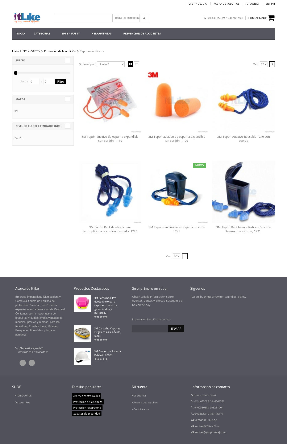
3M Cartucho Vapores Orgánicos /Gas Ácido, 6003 (107, 332)
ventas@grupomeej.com (210, 432)
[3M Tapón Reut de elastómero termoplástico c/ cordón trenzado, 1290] (110, 192)
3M (16, 111)
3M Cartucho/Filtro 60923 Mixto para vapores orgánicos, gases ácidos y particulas (105, 305)
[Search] (144, 18)
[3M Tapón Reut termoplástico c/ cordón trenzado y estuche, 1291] (243, 192)
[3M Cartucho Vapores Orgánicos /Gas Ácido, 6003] (82, 334)
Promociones (23, 395)
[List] (136, 64)
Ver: (255, 64)
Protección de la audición (60, 51)
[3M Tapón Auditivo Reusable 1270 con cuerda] (243, 101)
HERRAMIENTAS (102, 33)
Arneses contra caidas (86, 396)
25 (20, 138)
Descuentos (22, 402)
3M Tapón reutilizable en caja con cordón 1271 (177, 229)
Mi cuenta (252, 3)
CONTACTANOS (257, 18)
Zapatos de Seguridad (86, 413)
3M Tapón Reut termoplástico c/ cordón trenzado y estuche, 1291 (243, 229)
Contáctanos (141, 409)
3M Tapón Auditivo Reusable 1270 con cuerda (243, 139)
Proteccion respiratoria (87, 408)
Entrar (270, 3)
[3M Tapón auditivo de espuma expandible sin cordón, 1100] (177, 101)
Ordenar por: (87, 64)
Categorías (42, 33)
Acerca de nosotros (226, 3)
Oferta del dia (197, 3)
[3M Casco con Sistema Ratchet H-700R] (82, 357)
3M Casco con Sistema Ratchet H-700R (107, 353)
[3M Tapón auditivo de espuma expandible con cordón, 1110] (110, 101)
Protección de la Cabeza (87, 402)
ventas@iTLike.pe (206, 420)
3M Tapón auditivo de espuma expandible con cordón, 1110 (110, 139)
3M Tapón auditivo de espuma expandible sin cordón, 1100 (176, 139)
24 (15, 138)
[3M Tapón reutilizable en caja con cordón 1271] (177, 192)
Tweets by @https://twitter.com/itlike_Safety (218, 297)
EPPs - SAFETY (71, 33)
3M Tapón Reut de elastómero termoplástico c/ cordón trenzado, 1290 (110, 229)
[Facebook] (32, 363)
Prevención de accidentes (142, 33)
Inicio (15, 51)
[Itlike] (27, 16)
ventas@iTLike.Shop (207, 426)
